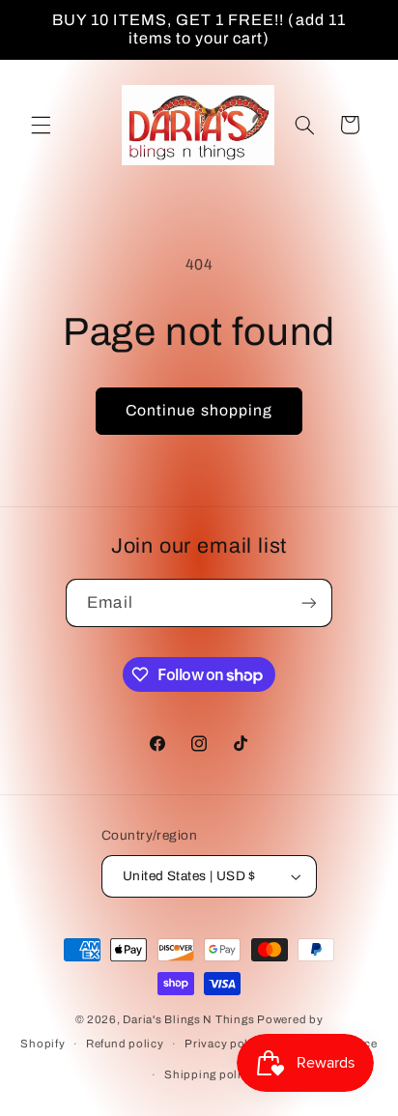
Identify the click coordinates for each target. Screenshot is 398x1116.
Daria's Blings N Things (188, 1019)
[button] (40, 124)
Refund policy (125, 1043)
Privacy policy (225, 1043)
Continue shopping (199, 410)
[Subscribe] (308, 602)
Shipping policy (209, 1074)
